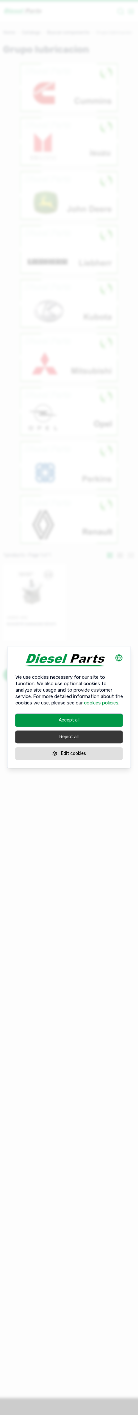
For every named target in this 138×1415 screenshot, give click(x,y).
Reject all (69, 736)
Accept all (69, 720)
